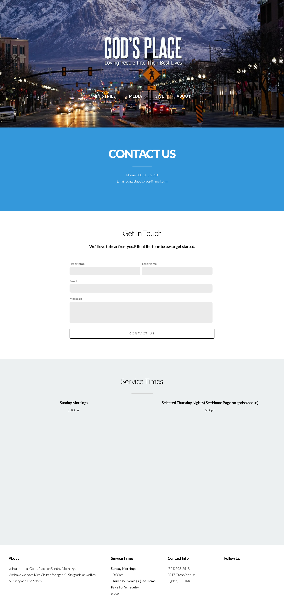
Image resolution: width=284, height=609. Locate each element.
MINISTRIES (104, 96)
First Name (77, 263)
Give (159, 96)
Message (76, 298)
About (184, 96)
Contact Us (142, 333)
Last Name (149, 263)
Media (135, 96)
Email (73, 281)
